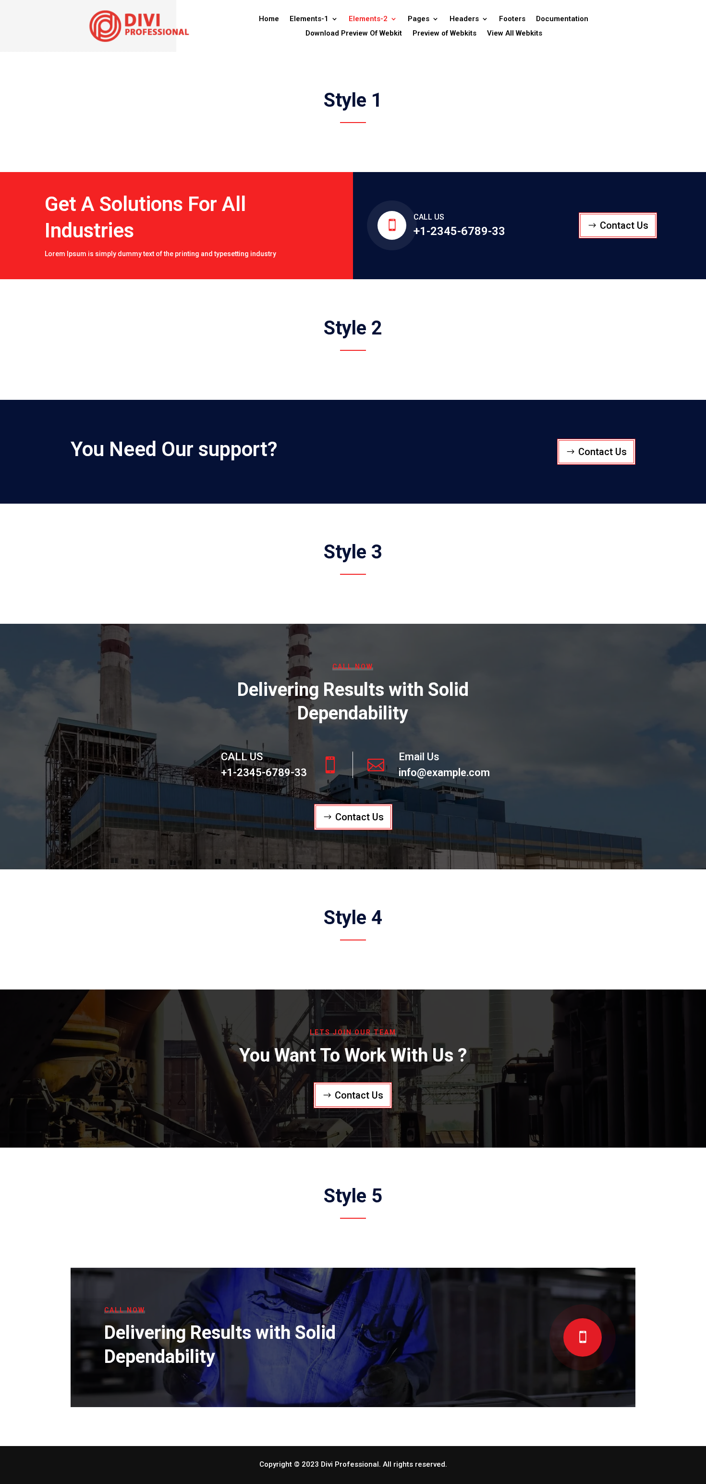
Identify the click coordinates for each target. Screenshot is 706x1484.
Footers (512, 19)
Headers (464, 19)
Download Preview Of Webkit (353, 33)
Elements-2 (368, 19)
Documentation (562, 19)
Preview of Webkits (444, 33)
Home (269, 19)
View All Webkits (514, 33)
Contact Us (624, 225)
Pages (418, 19)
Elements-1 (309, 19)
